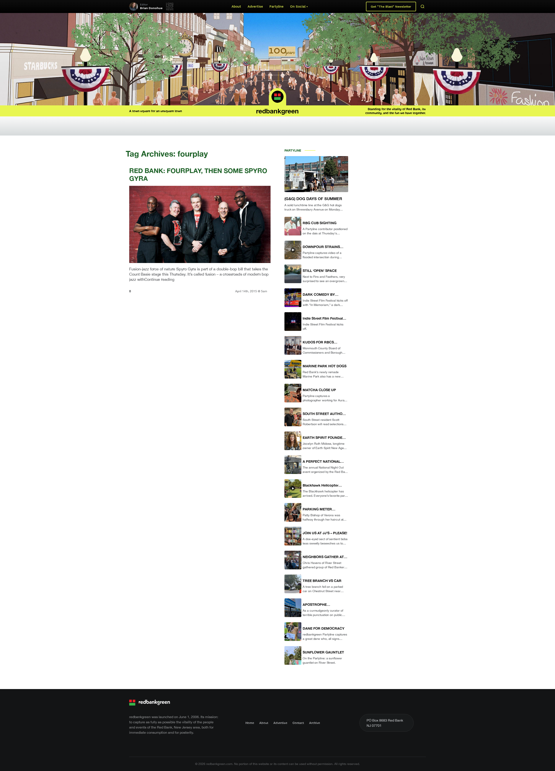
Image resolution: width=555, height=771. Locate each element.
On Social (297, 6)
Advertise (255, 6)
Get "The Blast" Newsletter (391, 6)
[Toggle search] (422, 6)
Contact (298, 723)
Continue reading (159, 279)
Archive (314, 723)
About (236, 6)
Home (249, 723)
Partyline (276, 6)
